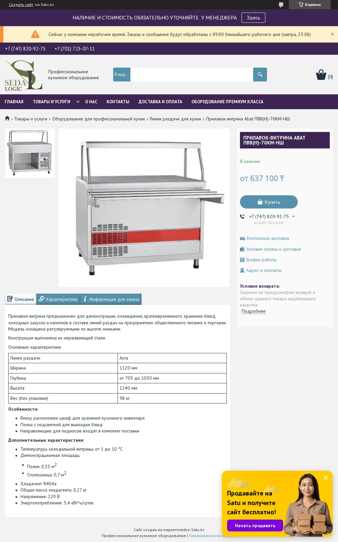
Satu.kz (197, 529)
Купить (272, 202)
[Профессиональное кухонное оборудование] (23, 75)
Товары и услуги (51, 102)
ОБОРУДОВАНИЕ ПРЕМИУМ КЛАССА (227, 102)
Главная (14, 102)
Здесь (253, 17)
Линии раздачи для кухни (175, 119)
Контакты (118, 102)
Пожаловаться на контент (213, 535)
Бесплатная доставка (268, 238)
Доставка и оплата (160, 102)
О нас (91, 102)
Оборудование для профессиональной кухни (98, 119)
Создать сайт (21, 4)
